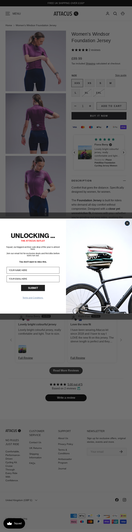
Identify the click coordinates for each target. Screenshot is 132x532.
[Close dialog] (127, 223)
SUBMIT (33, 287)
